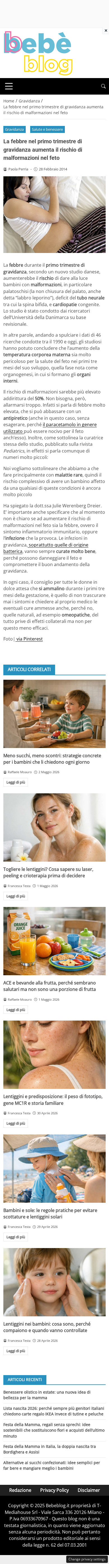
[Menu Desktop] (9, 86)
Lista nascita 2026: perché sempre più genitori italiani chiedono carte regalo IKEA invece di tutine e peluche (53, 1411)
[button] (103, 86)
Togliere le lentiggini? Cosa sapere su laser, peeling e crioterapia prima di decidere (48, 872)
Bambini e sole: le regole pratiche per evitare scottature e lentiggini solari (50, 1213)
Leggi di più (15, 782)
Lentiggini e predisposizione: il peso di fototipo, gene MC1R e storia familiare (53, 1099)
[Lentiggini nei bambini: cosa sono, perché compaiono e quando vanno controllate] (54, 1282)
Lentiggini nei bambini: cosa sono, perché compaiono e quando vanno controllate (47, 1327)
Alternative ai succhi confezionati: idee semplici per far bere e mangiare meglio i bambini (51, 1465)
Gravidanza (14, 129)
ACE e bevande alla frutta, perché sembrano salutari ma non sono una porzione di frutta (49, 986)
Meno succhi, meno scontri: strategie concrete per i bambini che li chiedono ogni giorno (52, 758)
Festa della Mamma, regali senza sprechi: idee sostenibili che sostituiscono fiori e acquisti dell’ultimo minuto (54, 1430)
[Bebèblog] (38, 53)
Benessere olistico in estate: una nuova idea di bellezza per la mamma (47, 1394)
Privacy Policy (54, 1490)
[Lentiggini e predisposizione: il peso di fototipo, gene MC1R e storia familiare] (54, 1055)
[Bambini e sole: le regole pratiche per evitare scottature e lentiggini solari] (54, 1168)
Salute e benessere (47, 129)
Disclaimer (89, 1490)
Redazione (20, 1490)
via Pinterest (29, 639)
